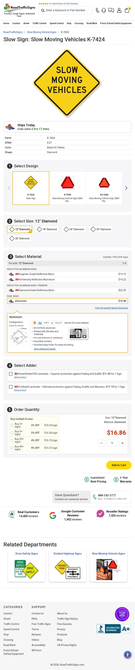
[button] (111, 10)
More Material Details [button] (45, 349)
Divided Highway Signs (68, 553)
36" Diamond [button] (22, 238)
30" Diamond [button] (103, 229)
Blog (59, 639)
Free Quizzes (64, 624)
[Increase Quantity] (122, 442)
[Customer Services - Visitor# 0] (104, 10)
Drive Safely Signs (26, 553)
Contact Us (38, 613)
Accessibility (38, 645)
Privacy (61, 629)
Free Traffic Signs (41, 624)
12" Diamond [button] (22, 229)
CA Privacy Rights (67, 645)
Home (6, 23)
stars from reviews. (63, 3)
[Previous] (10, 188)
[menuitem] (6, 23)
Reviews (36, 634)
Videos (35, 639)
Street (26, 23)
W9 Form (36, 650)
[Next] (125, 188)
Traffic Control (39, 23)
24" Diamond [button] (76, 229)
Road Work (92, 23)
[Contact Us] (97, 10)
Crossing (79, 23)
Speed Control (57, 23)
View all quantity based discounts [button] (111, 308)
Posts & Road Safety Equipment (116, 23)
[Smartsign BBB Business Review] (113, 628)
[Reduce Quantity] (101, 442)
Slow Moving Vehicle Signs (108, 553)
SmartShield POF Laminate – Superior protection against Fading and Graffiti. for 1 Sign (68, 373)
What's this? (20, 377)
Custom (16, 23)
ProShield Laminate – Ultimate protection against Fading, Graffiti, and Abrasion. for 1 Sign (69, 386)
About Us (62, 613)
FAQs (34, 618)
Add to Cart (119, 465)
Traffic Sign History (67, 618)
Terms (35, 629)
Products (62, 634)
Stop (69, 23)
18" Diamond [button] (50, 229)
